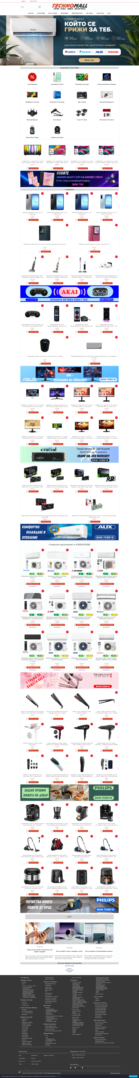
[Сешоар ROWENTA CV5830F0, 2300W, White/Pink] (32, 732)
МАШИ (74, 1031)
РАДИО (96, 1030)
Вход (20, 1055)
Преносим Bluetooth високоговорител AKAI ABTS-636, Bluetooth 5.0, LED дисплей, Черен (57, 325)
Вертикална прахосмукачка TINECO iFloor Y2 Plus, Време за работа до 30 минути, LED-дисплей (57, 276)
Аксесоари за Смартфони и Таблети (29, 985)
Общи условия (34, 1064)
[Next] (136, 40)
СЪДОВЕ (97, 998)
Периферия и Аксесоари (26, 1017)
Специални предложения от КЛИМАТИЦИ (69, 544)
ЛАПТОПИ (24, 1009)
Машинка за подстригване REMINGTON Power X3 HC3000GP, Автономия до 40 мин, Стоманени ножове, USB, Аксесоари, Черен (81, 775)
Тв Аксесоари (24, 1003)
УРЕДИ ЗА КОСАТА (76, 1027)
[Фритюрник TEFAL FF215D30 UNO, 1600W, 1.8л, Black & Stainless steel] (32, 876)
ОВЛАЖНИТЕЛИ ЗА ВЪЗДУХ (102, 978)
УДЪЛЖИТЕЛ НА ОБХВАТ (50, 1043)
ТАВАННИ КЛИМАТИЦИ (100, 1009)
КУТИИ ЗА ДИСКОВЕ (26, 1025)
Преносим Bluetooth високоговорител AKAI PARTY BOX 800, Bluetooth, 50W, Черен (82, 325)
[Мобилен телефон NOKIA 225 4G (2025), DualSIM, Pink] (94, 233)
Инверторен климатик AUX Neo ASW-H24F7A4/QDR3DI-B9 (81, 658)
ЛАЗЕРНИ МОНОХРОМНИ (51, 1010)
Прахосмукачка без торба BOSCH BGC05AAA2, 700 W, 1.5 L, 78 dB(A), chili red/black (57, 856)
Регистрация (22, 1058)
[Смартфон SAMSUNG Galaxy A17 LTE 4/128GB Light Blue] (106, 201)
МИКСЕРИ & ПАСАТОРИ (77, 990)
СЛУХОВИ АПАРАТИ (100, 981)
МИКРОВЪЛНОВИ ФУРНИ (78, 987)
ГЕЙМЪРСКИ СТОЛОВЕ (27, 1044)
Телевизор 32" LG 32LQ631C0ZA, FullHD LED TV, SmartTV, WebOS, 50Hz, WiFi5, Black (32, 162)
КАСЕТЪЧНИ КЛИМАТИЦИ (101, 1006)
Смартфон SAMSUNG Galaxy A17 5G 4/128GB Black (57, 213)
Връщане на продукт (49, 1055)
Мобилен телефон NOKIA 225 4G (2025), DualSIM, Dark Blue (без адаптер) (45, 244)
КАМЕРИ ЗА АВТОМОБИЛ (101, 1027)
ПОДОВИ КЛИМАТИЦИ (100, 1012)
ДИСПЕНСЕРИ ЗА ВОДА (77, 1004)
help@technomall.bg (80, 1054)
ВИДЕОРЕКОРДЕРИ (99, 1041)
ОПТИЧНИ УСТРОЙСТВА (50, 999)
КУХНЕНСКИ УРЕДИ (76, 982)
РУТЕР (46, 1035)
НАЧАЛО (30, 13)
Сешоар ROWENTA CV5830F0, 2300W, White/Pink (32, 744)
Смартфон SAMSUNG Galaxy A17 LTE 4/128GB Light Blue (106, 213)
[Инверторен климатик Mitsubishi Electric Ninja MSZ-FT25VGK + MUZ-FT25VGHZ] (57, 603)
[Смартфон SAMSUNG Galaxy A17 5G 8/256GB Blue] (82, 201)
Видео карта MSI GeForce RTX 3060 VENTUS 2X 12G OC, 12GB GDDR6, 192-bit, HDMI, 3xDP (32, 486)
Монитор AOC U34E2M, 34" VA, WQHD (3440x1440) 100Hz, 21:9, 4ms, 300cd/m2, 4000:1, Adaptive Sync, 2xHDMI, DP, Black (57, 437)
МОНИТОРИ (24, 1014)
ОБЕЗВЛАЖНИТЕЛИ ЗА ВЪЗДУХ (103, 980)
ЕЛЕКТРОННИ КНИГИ (100, 1028)
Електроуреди (73, 980)
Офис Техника (47, 1005)
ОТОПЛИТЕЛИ (98, 1016)
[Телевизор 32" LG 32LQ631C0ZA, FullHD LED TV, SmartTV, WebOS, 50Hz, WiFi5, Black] (32, 150)
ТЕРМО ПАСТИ (48, 1003)
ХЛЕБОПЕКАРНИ (76, 986)
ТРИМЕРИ (74, 1021)
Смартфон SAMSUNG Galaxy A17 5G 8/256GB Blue (82, 213)
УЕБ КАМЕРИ (25, 1035)
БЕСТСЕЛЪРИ (52, 13)
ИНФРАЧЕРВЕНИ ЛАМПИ (101, 987)
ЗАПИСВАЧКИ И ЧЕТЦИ (27, 1038)
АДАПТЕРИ (47, 1045)
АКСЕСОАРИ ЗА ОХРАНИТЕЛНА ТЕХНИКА (104, 1042)
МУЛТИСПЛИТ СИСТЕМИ (100, 1014)
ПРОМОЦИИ (64, 13)
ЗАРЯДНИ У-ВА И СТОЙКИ (28, 996)
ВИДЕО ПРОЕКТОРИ (49, 1029)
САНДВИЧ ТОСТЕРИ (76, 995)
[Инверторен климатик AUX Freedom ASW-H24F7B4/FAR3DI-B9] (82, 603)
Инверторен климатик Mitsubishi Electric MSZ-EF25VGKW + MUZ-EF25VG (106, 577)
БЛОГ (109, 13)
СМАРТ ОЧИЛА (26, 988)
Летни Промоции (24, 977)
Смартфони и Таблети (25, 980)
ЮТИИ (73, 1012)
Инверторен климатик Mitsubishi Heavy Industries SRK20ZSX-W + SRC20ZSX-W (82, 577)
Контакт (33, 1058)
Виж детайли (83, 718)
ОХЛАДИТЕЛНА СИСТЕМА (51, 1001)
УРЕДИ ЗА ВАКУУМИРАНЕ (78, 999)
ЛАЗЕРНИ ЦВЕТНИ (50, 1009)
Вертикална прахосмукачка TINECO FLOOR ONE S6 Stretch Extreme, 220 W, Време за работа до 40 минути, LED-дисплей (32, 276)
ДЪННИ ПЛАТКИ (48, 988)
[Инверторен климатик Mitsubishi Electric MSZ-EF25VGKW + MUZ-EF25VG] (106, 562)
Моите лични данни (115, 1073)
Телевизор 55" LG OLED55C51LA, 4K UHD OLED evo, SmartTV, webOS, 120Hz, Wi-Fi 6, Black (82, 162)
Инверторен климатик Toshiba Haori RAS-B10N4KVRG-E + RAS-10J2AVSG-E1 (32, 617)
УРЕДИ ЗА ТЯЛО (75, 1017)
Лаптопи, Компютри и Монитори (28, 1007)
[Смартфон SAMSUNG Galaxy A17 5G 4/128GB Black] (57, 201)
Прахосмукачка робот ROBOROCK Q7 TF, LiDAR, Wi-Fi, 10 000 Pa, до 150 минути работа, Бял (106, 276)
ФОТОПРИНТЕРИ (49, 1014)
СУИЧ (46, 1037)
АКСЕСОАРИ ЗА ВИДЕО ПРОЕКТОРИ (53, 1030)
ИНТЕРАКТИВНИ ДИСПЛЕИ (51, 1027)
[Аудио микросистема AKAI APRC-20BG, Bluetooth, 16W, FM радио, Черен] (32, 314)
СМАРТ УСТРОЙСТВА (76, 977)
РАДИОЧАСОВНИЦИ (99, 1031)
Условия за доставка (36, 1061)
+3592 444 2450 (33, 1)
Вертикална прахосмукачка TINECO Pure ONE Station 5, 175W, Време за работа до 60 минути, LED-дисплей (81, 276)
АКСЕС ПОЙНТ (48, 1041)
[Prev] (2, 40)
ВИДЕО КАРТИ (48, 990)
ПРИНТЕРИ (47, 1007)
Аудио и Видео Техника (99, 1020)
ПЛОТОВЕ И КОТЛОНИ (77, 1003)
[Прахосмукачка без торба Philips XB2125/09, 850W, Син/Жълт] (82, 844)
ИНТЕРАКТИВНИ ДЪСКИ (50, 1026)
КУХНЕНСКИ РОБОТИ (77, 988)
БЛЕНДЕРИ (74, 991)
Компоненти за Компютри (50, 981)
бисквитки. (58, 1076)
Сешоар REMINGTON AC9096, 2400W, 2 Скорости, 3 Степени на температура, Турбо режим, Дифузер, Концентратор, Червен (57, 744)
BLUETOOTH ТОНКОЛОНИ (101, 1022)
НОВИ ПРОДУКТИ (77, 13)
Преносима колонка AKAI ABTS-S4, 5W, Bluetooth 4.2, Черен (44, 356)
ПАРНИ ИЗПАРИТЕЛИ (101, 985)
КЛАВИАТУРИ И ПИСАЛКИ (29, 994)
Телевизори (24, 1002)
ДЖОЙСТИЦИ (25, 1033)
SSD (46, 991)
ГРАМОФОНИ (98, 1025)
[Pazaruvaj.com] (69, 966)
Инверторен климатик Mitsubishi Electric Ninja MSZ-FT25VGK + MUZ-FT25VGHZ (57, 617)
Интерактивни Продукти (50, 1024)
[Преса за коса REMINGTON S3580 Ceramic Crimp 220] (82, 700)
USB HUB (24, 1040)
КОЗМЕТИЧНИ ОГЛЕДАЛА (78, 1024)
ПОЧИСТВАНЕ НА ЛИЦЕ (77, 1025)
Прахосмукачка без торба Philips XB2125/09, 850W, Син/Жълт (82, 856)
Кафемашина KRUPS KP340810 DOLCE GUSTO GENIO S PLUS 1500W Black (82, 824)
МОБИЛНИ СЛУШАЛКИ (28, 991)
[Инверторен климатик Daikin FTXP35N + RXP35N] (33, 562)
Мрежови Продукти (49, 1033)
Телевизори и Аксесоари (26, 999)
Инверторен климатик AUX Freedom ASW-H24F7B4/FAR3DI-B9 (82, 617)
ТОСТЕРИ (74, 993)
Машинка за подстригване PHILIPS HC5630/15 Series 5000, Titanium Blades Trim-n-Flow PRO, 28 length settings (106, 775)
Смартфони (24, 982)
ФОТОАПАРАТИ (98, 1035)
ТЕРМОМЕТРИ (99, 983)
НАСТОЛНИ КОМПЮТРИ (27, 1011)
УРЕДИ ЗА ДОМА (75, 1009)
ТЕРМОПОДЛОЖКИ (100, 986)
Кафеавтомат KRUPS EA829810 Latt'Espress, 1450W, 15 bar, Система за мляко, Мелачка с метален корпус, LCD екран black (106, 824)
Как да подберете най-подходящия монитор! (99, 951)
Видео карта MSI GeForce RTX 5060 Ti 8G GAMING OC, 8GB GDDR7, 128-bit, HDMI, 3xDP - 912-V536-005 (81, 486)
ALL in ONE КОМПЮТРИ (27, 1012)
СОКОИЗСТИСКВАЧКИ (77, 992)
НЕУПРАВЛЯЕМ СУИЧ (51, 1040)
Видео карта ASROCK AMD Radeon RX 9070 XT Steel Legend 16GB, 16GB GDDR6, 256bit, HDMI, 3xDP (94, 516)
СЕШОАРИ (74, 1028)
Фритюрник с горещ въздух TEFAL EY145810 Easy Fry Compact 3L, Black (82, 887)
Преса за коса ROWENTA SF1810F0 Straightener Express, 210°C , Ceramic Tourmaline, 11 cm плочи (106, 712)
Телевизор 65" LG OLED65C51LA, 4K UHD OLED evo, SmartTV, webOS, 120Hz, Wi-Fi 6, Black (106, 162)
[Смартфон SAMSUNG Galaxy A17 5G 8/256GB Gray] (32, 201)
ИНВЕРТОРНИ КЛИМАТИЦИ (101, 1004)
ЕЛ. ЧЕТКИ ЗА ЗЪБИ (76, 1015)
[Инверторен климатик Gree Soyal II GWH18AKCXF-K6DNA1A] (106, 603)
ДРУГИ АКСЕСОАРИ (49, 979)
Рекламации (34, 1055)
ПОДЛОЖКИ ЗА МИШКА (27, 1022)
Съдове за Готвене (98, 996)
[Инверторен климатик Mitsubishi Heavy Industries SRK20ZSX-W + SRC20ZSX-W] (82, 562)
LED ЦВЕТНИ (49, 1020)
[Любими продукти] (115, 7)
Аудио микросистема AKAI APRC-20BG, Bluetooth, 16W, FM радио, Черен (32, 325)
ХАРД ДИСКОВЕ (48, 993)
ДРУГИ (97, 992)
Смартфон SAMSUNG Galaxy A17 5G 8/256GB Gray (32, 213)
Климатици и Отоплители (100, 1002)
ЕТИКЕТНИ (48, 1013)
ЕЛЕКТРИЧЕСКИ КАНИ (77, 997)
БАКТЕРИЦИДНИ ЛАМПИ (101, 988)
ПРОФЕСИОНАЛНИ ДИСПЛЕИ (101, 1033)
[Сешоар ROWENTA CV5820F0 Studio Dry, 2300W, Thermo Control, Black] (82, 732)
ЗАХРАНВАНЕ (48, 985)
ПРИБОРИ (97, 1000)
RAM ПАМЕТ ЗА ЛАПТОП (50, 998)
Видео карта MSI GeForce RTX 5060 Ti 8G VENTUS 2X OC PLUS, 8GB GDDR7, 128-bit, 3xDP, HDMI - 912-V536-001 (106, 486)
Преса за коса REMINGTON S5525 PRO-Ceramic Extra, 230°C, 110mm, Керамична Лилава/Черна (57, 712)
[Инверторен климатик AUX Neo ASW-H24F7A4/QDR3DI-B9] (82, 644)
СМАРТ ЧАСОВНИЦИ (27, 987)
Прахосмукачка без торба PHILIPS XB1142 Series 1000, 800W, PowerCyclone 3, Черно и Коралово (32, 856)
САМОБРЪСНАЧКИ (76, 1020)
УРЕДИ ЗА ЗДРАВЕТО (76, 1034)
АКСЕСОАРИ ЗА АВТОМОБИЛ (29, 997)
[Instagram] (118, 1)
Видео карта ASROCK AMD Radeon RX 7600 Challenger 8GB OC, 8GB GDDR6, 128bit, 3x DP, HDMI (45, 516)
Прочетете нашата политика (54, 1073)
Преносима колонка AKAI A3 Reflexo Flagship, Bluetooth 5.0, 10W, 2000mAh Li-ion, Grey (94, 357)
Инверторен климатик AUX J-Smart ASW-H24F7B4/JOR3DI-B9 (57, 658)
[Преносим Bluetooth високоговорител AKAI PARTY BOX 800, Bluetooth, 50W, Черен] (82, 314)
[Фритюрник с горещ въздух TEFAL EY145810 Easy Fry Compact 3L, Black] (82, 876)
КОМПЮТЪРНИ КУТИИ (50, 983)
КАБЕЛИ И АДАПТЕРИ (27, 1041)
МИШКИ (24, 1020)
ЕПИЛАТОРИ (75, 1019)
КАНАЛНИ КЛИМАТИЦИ (100, 1011)
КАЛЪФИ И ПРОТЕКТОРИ (28, 990)
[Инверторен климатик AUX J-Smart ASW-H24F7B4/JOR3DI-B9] (57, 644)
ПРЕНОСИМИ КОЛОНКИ (28, 992)
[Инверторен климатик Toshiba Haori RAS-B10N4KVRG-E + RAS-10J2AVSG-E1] (33, 603)
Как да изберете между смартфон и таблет (69, 951)
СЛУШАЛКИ (24, 1030)
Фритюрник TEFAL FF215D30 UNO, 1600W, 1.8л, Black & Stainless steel (32, 887)
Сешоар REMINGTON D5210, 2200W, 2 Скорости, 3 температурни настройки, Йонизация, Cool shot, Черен (106, 744)
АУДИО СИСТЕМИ (99, 1023)
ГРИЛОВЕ (74, 996)
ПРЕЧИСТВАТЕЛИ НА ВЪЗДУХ (102, 977)
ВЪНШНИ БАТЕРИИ (27, 993)
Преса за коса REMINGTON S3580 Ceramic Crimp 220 (82, 712)
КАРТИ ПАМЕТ (25, 1027)
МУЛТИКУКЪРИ (76, 983)
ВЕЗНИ (97, 991)
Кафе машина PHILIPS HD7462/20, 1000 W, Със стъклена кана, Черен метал (57, 824)
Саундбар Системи (25, 1005)
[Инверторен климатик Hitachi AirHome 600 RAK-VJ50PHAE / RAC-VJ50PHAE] (106, 644)
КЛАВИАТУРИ (25, 1019)
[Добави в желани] (27, 168)
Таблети (23, 983)
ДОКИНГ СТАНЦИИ (26, 1043)
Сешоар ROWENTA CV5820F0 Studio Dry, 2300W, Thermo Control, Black (82, 744)
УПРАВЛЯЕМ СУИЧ (50, 1039)
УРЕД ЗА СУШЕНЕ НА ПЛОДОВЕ (79, 1002)
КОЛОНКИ (24, 1032)
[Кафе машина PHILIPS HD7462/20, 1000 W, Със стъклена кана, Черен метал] (57, 813)
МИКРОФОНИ (25, 1036)
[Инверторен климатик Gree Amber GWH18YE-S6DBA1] (57, 562)
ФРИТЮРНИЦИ (75, 985)
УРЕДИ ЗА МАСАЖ (100, 990)
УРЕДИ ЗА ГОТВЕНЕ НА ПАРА (79, 1001)
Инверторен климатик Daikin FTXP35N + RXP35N (33, 577)
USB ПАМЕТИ (25, 1028)
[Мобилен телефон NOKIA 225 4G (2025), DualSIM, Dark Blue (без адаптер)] (45, 233)
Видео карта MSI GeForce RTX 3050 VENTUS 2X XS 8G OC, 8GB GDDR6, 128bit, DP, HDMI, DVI (57, 486)
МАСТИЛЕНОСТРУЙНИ (51, 1011)
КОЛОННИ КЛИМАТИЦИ (100, 1008)
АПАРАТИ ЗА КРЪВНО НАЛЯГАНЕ (103, 982)
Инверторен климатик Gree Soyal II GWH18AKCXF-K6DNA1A (106, 617)
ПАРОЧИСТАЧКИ (76, 1013)
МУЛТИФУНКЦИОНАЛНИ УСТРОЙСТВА (54, 1016)
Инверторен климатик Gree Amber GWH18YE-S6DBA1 (57, 577)
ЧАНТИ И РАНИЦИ (49, 977)
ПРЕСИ (74, 1030)
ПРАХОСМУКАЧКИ (76, 1011)
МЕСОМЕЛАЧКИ (76, 998)
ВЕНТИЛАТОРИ (98, 1017)
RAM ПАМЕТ (48, 995)
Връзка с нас (22, 1061)
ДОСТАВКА (89, 13)
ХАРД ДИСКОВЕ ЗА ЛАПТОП (51, 996)
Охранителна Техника (99, 1037)
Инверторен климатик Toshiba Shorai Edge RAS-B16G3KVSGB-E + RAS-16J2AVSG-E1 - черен (32, 659)
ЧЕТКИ (73, 1032)
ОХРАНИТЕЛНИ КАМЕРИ (100, 1039)
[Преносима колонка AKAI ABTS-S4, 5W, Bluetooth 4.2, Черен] (45, 345)
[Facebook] (115, 1)
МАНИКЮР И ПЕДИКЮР (77, 1022)
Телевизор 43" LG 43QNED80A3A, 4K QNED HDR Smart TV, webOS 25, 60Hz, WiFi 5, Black (57, 162)
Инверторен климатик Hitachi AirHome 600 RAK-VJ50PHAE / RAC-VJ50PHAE (106, 658)
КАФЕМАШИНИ (75, 1007)
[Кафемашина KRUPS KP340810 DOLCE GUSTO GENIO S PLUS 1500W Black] (82, 813)
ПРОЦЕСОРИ (48, 987)
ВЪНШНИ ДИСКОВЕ (26, 1023)
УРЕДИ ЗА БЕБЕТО (99, 994)
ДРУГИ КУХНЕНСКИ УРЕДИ (78, 1006)
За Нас (20, 1064)
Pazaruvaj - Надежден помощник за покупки (69, 970)
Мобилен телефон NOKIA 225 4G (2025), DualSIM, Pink (94, 244)
